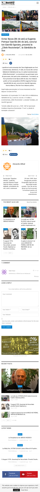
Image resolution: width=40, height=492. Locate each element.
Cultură (5, 229)
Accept (16, 490)
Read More (24, 490)
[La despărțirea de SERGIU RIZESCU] (11, 212)
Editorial (23, 207)
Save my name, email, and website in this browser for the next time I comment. (20, 322)
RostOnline (35, 114)
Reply (37, 276)
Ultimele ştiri (5, 34)
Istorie (5, 207)
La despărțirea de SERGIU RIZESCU (20, 390)
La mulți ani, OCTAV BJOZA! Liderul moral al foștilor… (20, 448)
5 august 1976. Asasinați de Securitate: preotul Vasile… (20, 459)
